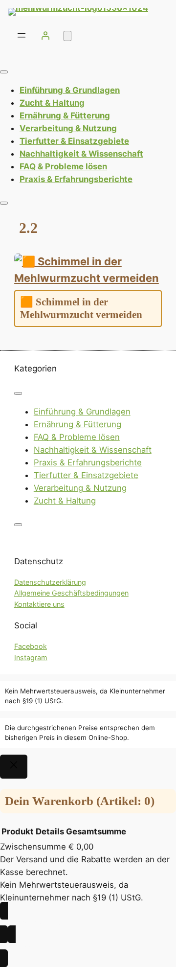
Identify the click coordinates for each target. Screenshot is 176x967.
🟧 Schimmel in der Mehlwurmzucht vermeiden (81, 308)
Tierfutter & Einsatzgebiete (74, 141)
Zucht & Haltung (52, 103)
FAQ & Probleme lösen (63, 166)
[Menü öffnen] (21, 35)
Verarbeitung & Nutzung (68, 128)
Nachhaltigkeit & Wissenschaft (81, 154)
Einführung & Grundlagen (70, 90)
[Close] (4, 203)
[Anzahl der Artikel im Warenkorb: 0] (67, 36)
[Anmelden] (45, 35)
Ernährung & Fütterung (65, 115)
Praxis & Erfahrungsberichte (76, 179)
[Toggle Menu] (4, 71)
